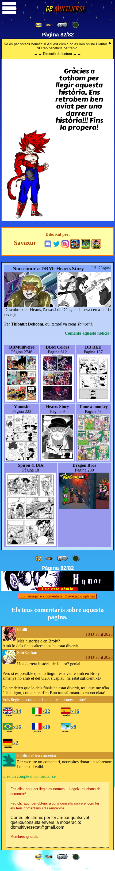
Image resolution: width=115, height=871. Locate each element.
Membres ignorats (24, 837)
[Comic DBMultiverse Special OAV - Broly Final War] (85, 244)
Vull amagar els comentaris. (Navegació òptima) (57, 596)
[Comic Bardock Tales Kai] (75, 244)
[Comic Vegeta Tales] (96, 244)
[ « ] (62, 25)
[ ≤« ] (49, 25)
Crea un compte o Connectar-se (29, 776)
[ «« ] (39, 25)
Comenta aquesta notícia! (88, 333)
